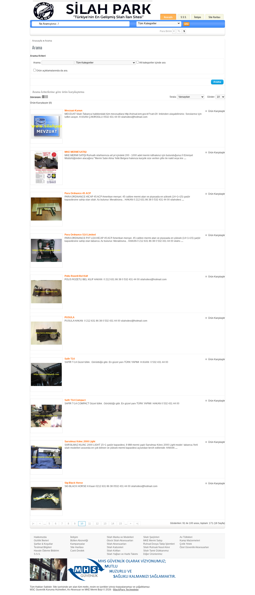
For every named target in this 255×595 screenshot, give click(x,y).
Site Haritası (214, 17)
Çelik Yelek (186, 543)
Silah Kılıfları (113, 550)
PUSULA (70, 317)
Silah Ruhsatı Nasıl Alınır (156, 547)
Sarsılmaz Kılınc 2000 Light (80, 441)
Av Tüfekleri (186, 537)
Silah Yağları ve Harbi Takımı (122, 554)
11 (89, 523)
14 (112, 523)
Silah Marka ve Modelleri (120, 537)
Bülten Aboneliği (79, 540)
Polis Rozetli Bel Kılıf (76, 276)
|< (33, 523)
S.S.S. (184, 17)
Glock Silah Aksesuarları (120, 540)
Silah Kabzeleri (115, 547)
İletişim (197, 17)
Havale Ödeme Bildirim (46, 550)
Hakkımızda (40, 537)
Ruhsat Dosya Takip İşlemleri (159, 543)
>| (137, 523)
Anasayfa (168, 17)
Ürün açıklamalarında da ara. (52, 70)
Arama (48, 40)
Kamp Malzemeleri (190, 540)
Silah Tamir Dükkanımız (156, 550)
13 (105, 523)
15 (120, 523)
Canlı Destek (77, 550)
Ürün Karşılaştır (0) (41, 102)
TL (179, 31)
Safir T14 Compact (75, 400)
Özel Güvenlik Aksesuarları (194, 547)
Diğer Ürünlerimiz (152, 554)
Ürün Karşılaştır (216, 111)
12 (97, 523)
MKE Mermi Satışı (152, 540)
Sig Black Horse (74, 482)
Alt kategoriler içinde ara (152, 62)
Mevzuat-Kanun (73, 110)
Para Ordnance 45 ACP (78, 193)
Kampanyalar (77, 543)
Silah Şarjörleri (151, 537)
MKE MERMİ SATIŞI (75, 152)
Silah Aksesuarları (116, 543)
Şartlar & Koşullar (43, 543)
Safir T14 (70, 358)
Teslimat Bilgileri (43, 547)
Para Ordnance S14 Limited (80, 234)
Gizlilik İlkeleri (41, 540)
